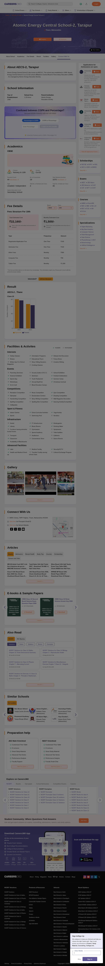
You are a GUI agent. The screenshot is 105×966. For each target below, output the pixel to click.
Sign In (89, 959)
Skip (79, 959)
